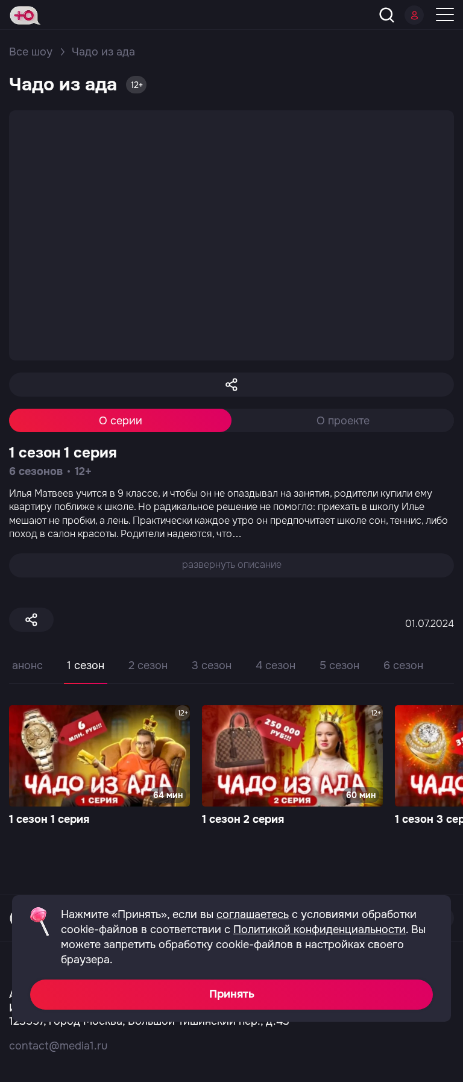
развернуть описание (232, 564)
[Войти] (414, 15)
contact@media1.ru (58, 1045)
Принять (231, 994)
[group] (99, 766)
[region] (231, 674)
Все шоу (30, 51)
